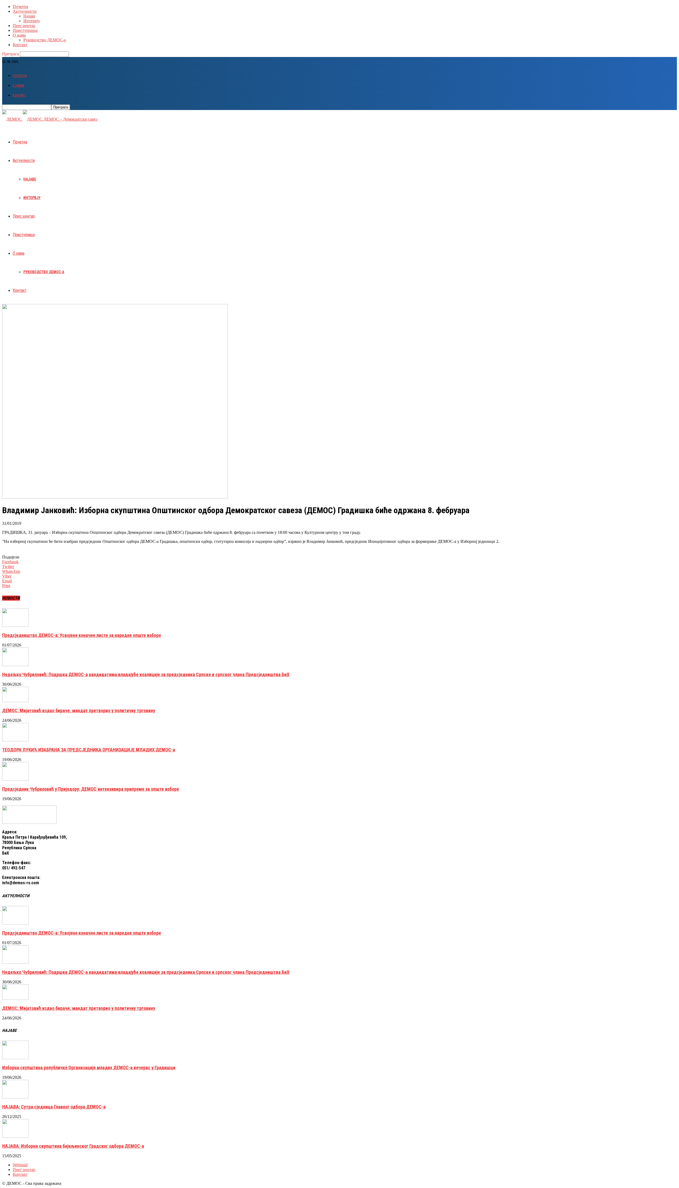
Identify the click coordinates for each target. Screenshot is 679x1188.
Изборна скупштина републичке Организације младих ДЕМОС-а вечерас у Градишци (88, 1067)
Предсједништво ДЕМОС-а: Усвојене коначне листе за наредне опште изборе (81, 635)
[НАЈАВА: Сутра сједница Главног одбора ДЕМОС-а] (15, 1097)
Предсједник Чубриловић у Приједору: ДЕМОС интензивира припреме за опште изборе (90, 789)
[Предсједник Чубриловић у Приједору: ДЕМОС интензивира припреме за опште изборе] (15, 779)
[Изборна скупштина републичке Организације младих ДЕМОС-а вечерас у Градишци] (15, 1057)
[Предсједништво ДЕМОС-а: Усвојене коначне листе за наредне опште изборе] (15, 625)
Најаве (29, 16)
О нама (19, 35)
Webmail (20, 1165)
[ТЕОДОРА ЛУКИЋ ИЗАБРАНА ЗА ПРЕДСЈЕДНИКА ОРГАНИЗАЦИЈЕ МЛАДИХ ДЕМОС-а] (15, 740)
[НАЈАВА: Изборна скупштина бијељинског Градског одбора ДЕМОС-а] (15, 1136)
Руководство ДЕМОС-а (44, 40)
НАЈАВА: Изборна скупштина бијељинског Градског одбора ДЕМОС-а (73, 1146)
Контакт (20, 44)
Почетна (20, 6)
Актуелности (25, 11)
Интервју (31, 21)
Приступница (25, 30)
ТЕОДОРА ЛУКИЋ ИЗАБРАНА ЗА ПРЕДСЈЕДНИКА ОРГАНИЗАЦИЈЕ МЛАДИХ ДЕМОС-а (88, 750)
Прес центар (24, 25)
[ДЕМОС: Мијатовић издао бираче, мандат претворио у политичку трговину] (15, 700)
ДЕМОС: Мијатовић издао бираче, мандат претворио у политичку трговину (78, 710)
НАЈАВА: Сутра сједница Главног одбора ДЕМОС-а (54, 1107)
